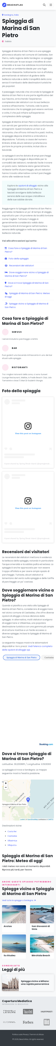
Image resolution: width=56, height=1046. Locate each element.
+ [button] (6, 783)
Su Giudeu (9, 955)
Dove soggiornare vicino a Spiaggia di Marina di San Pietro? (27, 274)
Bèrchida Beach (41, 955)
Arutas (8, 926)
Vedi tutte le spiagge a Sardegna (17, 900)
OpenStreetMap (32, 819)
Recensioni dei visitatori (21, 265)
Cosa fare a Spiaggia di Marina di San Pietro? (26, 250)
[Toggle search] (44, 5)
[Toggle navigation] (51, 5)
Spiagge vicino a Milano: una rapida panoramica (35, 983)
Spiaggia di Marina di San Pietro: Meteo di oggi (27, 295)
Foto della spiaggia (18, 258)
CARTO (50, 819)
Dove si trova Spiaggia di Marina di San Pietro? (27, 284)
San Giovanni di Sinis (41, 928)
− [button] (6, 787)
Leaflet (22, 819)
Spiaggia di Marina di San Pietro (22, 657)
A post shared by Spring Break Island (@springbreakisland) (29, 464)
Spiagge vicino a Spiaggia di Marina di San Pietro (26, 305)
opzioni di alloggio (27, 185)
